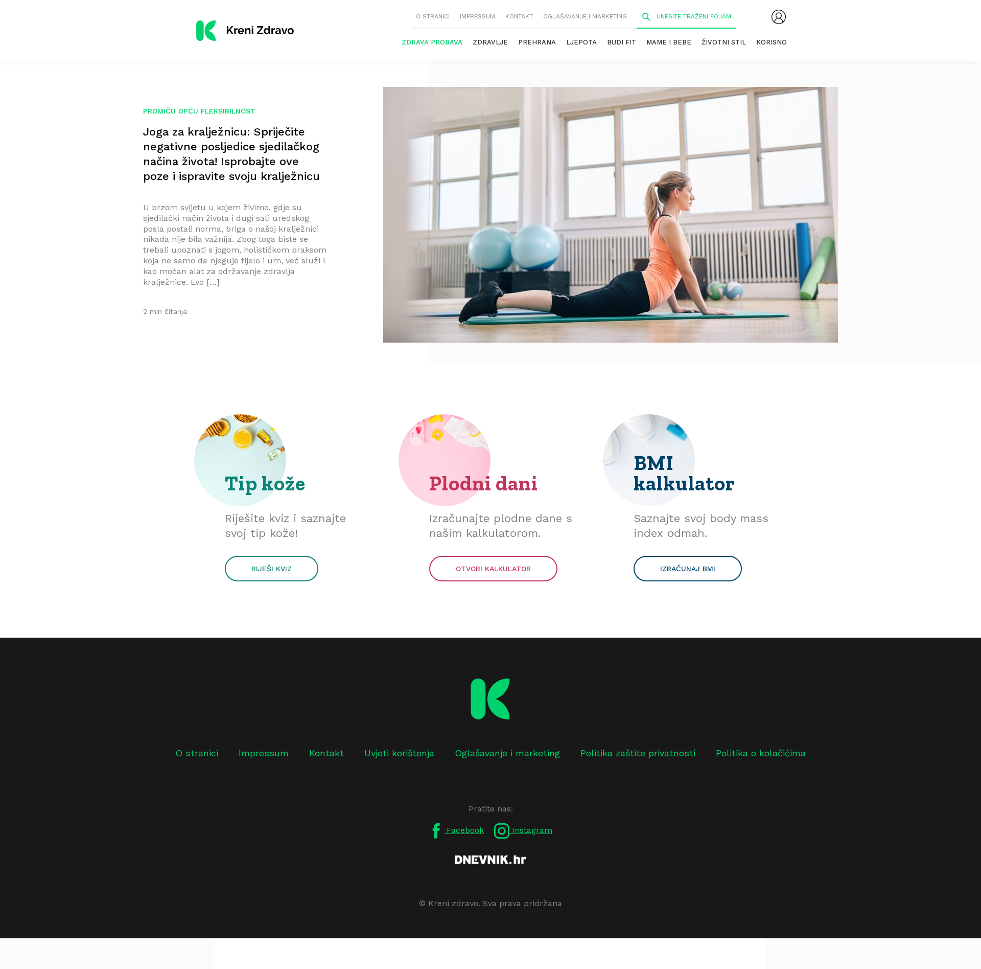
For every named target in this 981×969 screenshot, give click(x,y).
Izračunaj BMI (687, 569)
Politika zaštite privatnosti (637, 753)
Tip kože (265, 483)
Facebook (464, 830)
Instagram (530, 830)
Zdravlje (490, 42)
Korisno (771, 42)
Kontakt (519, 16)
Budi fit (621, 42)
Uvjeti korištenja (399, 753)
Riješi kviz (271, 569)
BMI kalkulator (684, 472)
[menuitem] (778, 17)
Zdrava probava (432, 42)
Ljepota (581, 42)
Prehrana (537, 42)
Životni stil (724, 42)
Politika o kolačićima (761, 753)
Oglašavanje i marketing (585, 16)
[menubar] (778, 17)
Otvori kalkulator (493, 569)
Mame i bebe (668, 42)
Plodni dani (483, 483)
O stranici (433, 16)
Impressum (477, 16)
